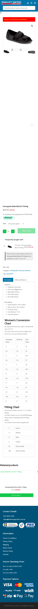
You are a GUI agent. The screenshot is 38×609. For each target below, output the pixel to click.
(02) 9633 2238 (8, 516)
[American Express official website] (29, 585)
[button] (32, 26)
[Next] (32, 124)
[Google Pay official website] (29, 596)
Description (8, 280)
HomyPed (9, 274)
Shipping (6, 545)
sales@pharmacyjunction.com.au (14, 519)
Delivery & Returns (20, 280)
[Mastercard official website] (18, 585)
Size (4, 223)
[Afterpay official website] (18, 590)
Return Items (7, 548)
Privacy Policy (7, 541)
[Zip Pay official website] (7, 596)
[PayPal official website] (7, 590)
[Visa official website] (7, 585)
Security (5, 554)
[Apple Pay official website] (18, 596)
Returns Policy (8, 551)
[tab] (8, 280)
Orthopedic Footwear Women (20, 270)
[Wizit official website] (29, 590)
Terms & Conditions (10, 538)
